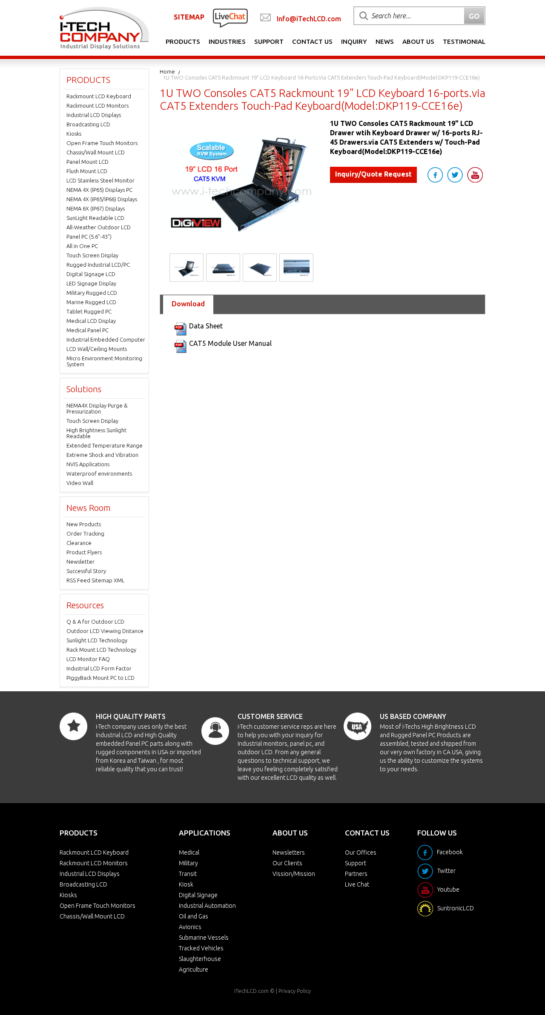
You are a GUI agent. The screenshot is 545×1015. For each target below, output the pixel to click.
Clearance (79, 543)
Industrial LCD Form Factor (99, 668)
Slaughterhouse (200, 958)
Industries (227, 41)
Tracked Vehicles (201, 948)
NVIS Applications (87, 464)
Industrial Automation (207, 905)
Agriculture (193, 969)
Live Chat (357, 884)
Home (167, 71)
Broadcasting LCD (88, 124)
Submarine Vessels (204, 937)
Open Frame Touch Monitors (102, 143)
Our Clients (287, 863)
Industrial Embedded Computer (105, 339)
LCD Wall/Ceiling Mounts (96, 349)
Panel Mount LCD (87, 162)
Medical (189, 852)
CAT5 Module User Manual (230, 343)
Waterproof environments (99, 473)
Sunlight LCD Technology (96, 640)
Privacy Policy (294, 991)
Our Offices (360, 852)
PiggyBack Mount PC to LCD (100, 678)
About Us (418, 41)
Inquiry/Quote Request (373, 174)
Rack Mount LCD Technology (101, 650)
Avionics (190, 927)
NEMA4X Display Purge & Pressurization (97, 408)
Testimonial (464, 41)
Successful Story (86, 571)
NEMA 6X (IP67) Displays (95, 208)
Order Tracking (85, 533)
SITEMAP (189, 17)
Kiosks (73, 134)
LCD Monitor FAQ (88, 659)
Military (188, 863)
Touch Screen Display (92, 255)
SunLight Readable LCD (95, 218)
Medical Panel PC (87, 330)
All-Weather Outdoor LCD (98, 227)
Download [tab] (188, 303)
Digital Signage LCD (90, 274)
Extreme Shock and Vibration (102, 455)
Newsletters (288, 852)
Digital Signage (198, 895)
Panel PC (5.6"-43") (89, 236)
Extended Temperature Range (104, 445)
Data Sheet (206, 326)
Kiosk (186, 884)
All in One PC (82, 246)
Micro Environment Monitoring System (104, 361)
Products (183, 41)
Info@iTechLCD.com (309, 19)
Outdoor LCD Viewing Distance (104, 631)
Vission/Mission (293, 873)
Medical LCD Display (91, 321)
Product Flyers (84, 552)
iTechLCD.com (251, 991)
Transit (188, 873)
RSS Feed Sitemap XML (95, 580)
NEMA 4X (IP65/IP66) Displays (101, 199)
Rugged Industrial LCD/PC (98, 265)
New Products (83, 524)
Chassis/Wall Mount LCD (95, 152)
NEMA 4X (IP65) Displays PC (99, 190)
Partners (356, 873)
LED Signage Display (91, 283)
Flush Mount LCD (86, 171)
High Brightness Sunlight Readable (96, 433)
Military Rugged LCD (91, 293)
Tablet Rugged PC (89, 311)
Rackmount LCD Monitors (97, 105)
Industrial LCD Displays (93, 115)
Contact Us (312, 41)
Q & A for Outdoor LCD (95, 621)
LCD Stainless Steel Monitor (100, 180)
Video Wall (79, 483)
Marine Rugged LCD (91, 302)
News (385, 41)
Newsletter (80, 562)
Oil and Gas (193, 916)
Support (269, 41)
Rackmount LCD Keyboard (98, 96)
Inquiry (354, 41)
